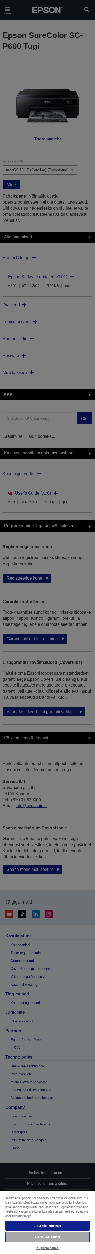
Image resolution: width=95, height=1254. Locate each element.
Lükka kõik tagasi (47, 1236)
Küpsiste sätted (47, 1248)
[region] (47, 1222)
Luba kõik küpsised (47, 1225)
